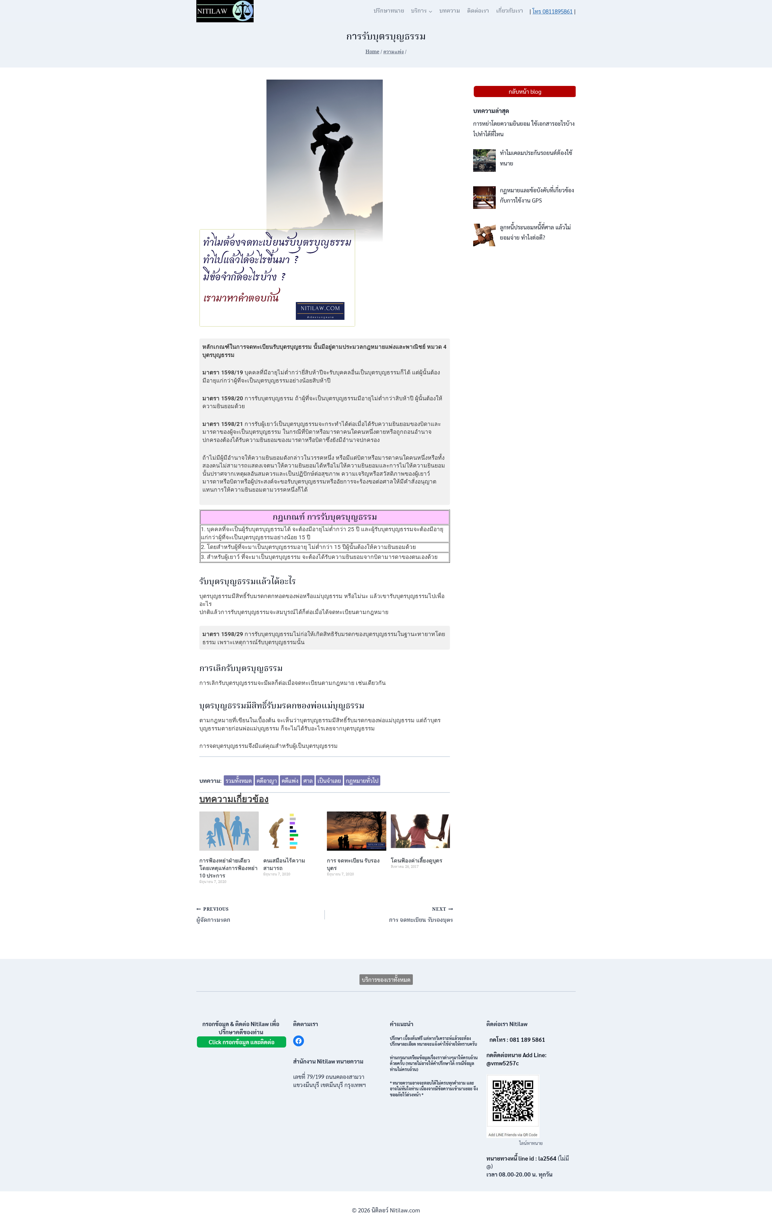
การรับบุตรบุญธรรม (342, 517)
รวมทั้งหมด (239, 780)
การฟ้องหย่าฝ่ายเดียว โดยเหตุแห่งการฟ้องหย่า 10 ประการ (228, 868)
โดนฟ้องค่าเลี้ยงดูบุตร (416, 860)
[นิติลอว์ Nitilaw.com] (225, 11)
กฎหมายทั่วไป (362, 780)
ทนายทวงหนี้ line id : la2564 (521, 1158)
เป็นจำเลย (329, 780)
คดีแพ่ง (290, 780)
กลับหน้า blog (525, 91)
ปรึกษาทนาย (389, 11)
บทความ (449, 11)
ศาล (308, 780)
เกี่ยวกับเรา (509, 11)
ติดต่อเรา (478, 11)
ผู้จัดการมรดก (213, 915)
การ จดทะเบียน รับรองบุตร (421, 915)
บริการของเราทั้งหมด (386, 979)
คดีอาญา (267, 780)
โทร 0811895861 (553, 11)
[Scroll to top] (756, 1210)
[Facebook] (298, 1040)
